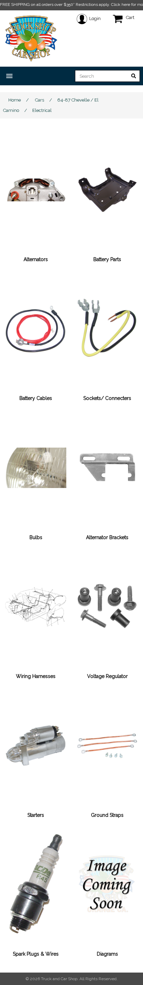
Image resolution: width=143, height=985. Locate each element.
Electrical (42, 110)
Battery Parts (107, 259)
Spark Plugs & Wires (36, 954)
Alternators (36, 259)
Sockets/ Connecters (107, 398)
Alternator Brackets (107, 537)
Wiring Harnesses (36, 676)
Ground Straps (107, 815)
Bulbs (36, 537)
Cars (39, 100)
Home (14, 100)
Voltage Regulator (107, 676)
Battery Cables (35, 398)
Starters (35, 815)
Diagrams (107, 954)
